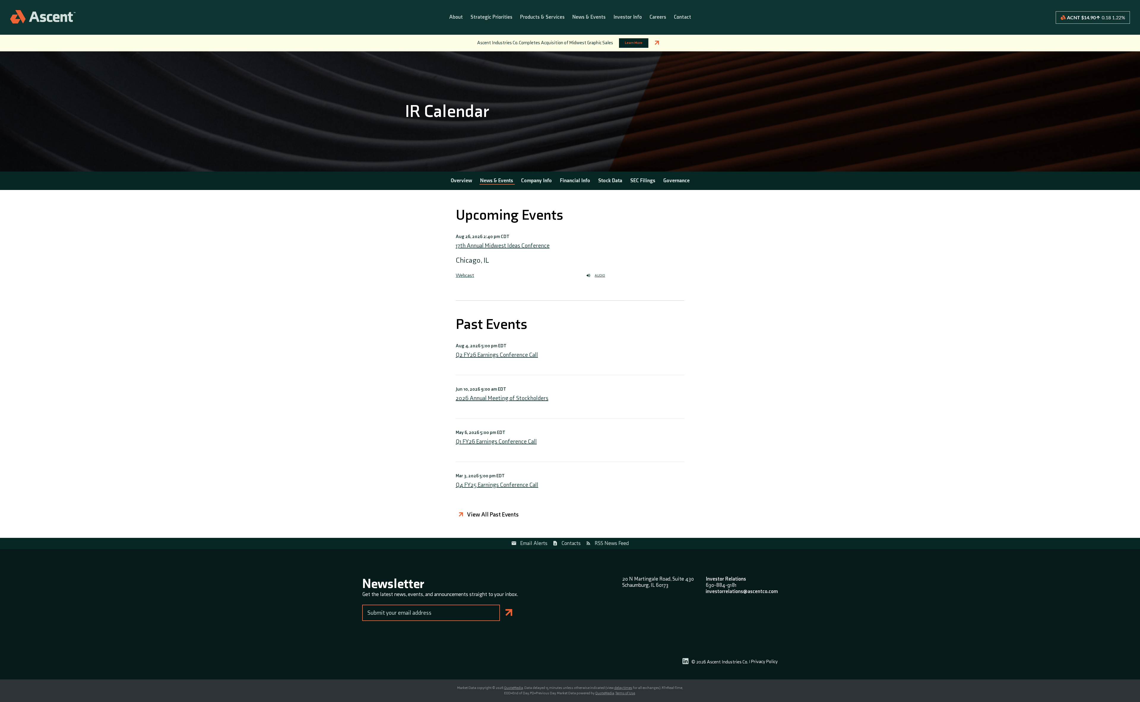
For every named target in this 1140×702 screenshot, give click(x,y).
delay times (623, 688)
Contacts (571, 543)
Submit (509, 613)
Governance (676, 181)
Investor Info (627, 17)
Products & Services (542, 17)
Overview (461, 181)
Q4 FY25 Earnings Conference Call (497, 485)
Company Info (536, 181)
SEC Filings (642, 181)
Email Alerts (533, 543)
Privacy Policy (764, 662)
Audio (600, 275)
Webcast (465, 275)
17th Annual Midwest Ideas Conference (503, 245)
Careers (658, 17)
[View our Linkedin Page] (685, 662)
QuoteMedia (513, 688)
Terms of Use (625, 693)
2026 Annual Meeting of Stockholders (502, 398)
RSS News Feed (612, 543)
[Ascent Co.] (42, 17)
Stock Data (610, 181)
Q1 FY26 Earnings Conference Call (496, 441)
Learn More (633, 43)
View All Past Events (493, 514)
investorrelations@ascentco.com (742, 591)
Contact (682, 17)
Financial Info (575, 181)
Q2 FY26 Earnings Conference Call (497, 355)
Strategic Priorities (491, 17)
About (456, 17)
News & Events (589, 17)
